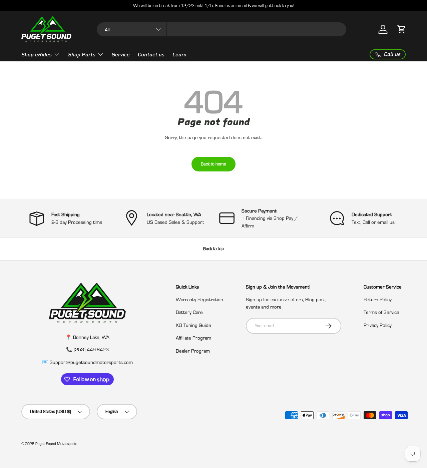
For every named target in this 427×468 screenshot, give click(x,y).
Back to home (213, 164)
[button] (401, 29)
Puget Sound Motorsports (56, 443)
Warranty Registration (199, 299)
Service (121, 55)
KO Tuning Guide (193, 325)
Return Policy (378, 299)
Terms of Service (381, 312)
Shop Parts (81, 55)
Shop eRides (36, 55)
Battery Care (189, 312)
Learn (179, 55)
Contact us (151, 55)
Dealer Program (193, 350)
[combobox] (222, 29)
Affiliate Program (193, 337)
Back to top (213, 249)
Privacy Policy (378, 325)
